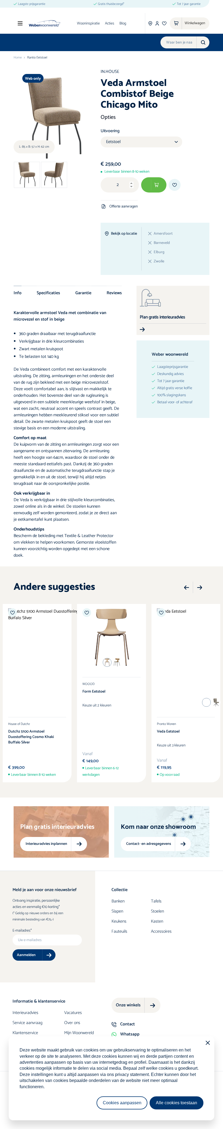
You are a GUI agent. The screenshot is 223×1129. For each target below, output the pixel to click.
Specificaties (48, 292)
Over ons (72, 1022)
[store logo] (44, 23)
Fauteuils (119, 931)
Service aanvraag (27, 1022)
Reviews (114, 292)
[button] (186, 587)
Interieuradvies (25, 1012)
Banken (118, 901)
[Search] (202, 42)
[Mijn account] (157, 23)
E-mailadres (21, 930)
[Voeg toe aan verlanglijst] (175, 185)
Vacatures (73, 1012)
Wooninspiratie (88, 23)
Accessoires (161, 931)
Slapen (117, 911)
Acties (109, 23)
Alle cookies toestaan (176, 1102)
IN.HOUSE (110, 71)
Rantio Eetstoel (37, 57)
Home (18, 57)
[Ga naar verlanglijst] (164, 23)
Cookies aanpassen (122, 1102)
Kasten (157, 921)
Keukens (119, 921)
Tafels (156, 901)
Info (17, 292)
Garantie (83, 292)
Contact (127, 1024)
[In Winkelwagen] (153, 185)
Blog (122, 23)
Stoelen (157, 911)
